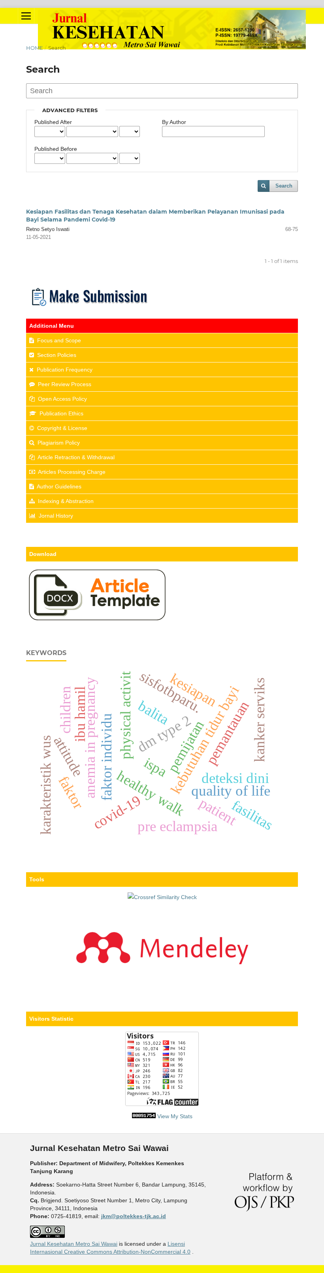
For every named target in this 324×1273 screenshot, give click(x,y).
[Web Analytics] (144, 1116)
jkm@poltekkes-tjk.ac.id (133, 1216)
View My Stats (174, 1116)
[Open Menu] (26, 16)
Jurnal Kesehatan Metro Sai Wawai (73, 1244)
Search (283, 186)
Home (34, 48)
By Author (174, 122)
